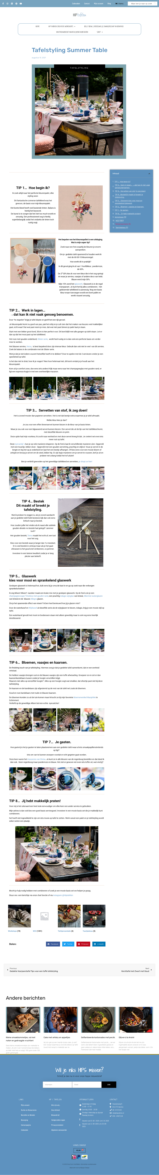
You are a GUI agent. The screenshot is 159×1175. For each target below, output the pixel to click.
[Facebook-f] (3, 4)
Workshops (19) (120, 217)
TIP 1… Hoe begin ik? (122, 182)
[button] (53, 944)
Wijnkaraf (33, 608)
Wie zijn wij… (55, 1105)
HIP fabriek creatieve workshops (60, 26)
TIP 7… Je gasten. (121, 210)
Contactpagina (26, 1125)
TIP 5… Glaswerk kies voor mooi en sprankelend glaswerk (128, 202)
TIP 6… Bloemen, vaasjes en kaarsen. (129, 207)
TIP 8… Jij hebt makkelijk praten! (128, 214)
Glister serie (43, 339)
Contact (87, 3)
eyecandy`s (20, 444)
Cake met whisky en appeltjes (57, 1037)
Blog (109, 3)
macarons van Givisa (36, 759)
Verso (28, 346)
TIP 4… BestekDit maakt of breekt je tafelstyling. (129, 196)
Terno (29, 535)
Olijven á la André (126, 1037)
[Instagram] (7, 4)
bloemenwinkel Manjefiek (85, 697)
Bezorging (24, 1120)
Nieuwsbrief (55, 1115)
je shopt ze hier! (85, 461)
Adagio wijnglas (67, 596)
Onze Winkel (55, 1110)
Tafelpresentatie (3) (123, 224)
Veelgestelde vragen (58, 1120)
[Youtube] (21, 4)
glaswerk (79, 284)
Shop (99, 32)
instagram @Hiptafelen (63, 895)
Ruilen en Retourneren (29, 1110)
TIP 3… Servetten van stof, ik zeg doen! (130, 191)
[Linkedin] (12, 4)
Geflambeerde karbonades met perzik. (98, 1037)
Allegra (34, 599)
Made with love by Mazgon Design (79, 1168)
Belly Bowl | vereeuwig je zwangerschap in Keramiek (104, 26)
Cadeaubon (76, 3)
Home (38, 26)
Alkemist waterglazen (93, 596)
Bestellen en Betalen (28, 1115)
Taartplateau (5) (122, 227)
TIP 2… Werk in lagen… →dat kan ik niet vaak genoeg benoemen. (132, 186)
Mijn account (98, 3)
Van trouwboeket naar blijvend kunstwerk (72, 32)
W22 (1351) (120, 221)
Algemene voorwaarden (59, 1130)
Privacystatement (57, 1125)
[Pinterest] (16, 4)
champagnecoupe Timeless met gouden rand (28, 596)
